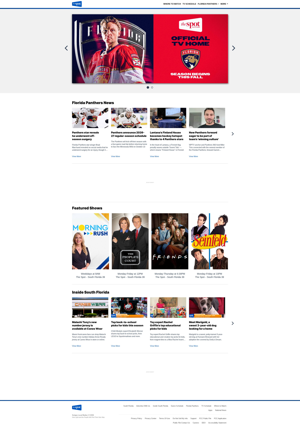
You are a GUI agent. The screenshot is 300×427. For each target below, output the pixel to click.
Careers (196, 423)
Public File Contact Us (181, 423)
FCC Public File (205, 418)
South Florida (128, 406)
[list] (150, 48)
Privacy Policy (136, 418)
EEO (204, 423)
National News (220, 410)
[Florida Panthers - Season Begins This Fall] (150, 49)
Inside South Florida (160, 406)
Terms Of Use (164, 418)
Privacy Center (150, 418)
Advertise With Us (143, 406)
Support (193, 418)
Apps (210, 410)
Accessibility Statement (217, 423)
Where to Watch (172, 4)
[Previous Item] (66, 48)
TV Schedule (189, 4)
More (224, 4)
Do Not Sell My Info (180, 418)
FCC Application (220, 418)
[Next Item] (233, 48)
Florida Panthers (208, 4)
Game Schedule (177, 406)
